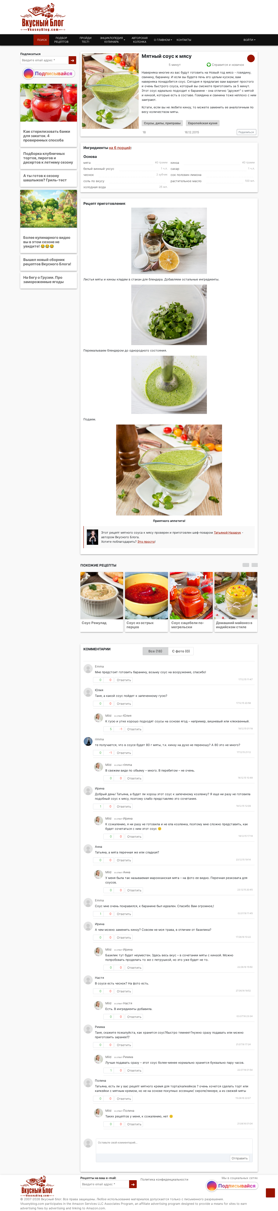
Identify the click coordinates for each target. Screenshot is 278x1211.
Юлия (127, 715)
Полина (128, 1110)
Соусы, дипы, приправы (162, 123)
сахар (175, 169)
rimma (99, 739)
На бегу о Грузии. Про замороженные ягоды (43, 279)
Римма (128, 1057)
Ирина (128, 818)
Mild (108, 715)
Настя (127, 1003)
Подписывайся (53, 73)
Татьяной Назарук (227, 532)
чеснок (88, 175)
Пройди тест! (86, 39)
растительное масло (186, 181)
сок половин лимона (186, 175)
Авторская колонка (140, 39)
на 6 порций (120, 147)
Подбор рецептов (61, 39)
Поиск (42, 39)
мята (87, 163)
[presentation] (246, 565)
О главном (162, 39)
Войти (248, 39)
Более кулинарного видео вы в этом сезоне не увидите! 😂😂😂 (46, 241)
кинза (175, 163)
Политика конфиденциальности (164, 1179)
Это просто (146, 541)
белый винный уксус (98, 169)
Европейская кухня (202, 123)
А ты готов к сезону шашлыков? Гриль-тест (45, 177)
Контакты (184, 39)
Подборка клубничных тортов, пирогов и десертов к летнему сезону (48, 158)
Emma (99, 666)
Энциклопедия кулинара (111, 39)
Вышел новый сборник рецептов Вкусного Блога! (47, 261)
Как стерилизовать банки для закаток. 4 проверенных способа (46, 135)
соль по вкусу (93, 181)
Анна (126, 872)
